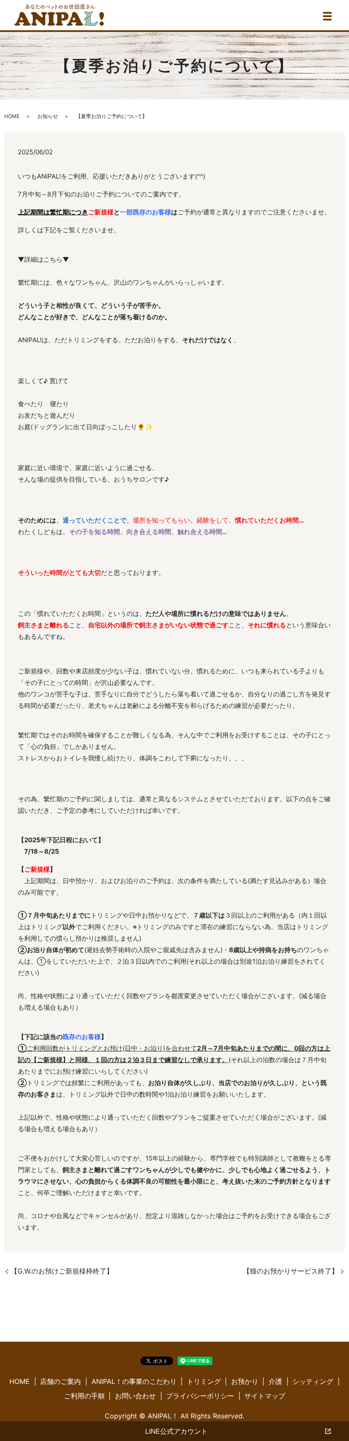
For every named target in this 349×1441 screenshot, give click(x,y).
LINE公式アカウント (176, 1431)
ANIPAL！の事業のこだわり (134, 1381)
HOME (12, 116)
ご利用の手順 (84, 1396)
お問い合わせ (135, 1396)
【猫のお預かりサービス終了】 (290, 1271)
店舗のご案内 (60, 1381)
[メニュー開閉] (327, 16)
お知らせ (47, 116)
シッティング (312, 1381)
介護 (275, 1381)
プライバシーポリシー (200, 1396)
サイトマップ (264, 1396)
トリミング (204, 1381)
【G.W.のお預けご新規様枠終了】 (62, 1271)
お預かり (244, 1381)
